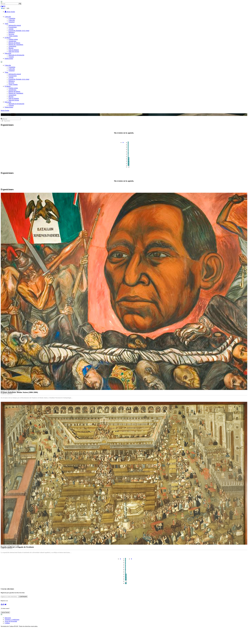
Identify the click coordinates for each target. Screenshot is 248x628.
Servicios (11, 34)
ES (4, 8)
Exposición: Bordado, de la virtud (19, 30)
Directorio (8, 618)
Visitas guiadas (13, 36)
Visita (6, 23)
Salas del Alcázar (14, 51)
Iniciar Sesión (10, 12)
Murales (11, 48)
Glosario (11, 57)
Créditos (7, 623)
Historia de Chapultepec (16, 44)
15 (128, 167)
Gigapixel (12, 22)
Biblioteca (12, 32)
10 (128, 158)
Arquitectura (12, 41)
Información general (15, 25)
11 (128, 160)
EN (8, 8)
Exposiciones (13, 27)
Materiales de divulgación (16, 55)
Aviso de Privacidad (11, 621)
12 (128, 161)
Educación (8, 53)
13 (128, 163)
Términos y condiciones (12, 619)
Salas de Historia (14, 50)
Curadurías (12, 18)
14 (128, 165)
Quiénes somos (13, 39)
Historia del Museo (14, 43)
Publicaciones (9, 58)
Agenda (11, 29)
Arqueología (12, 46)
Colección (8, 16)
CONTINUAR (23, 596)
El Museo (8, 37)
